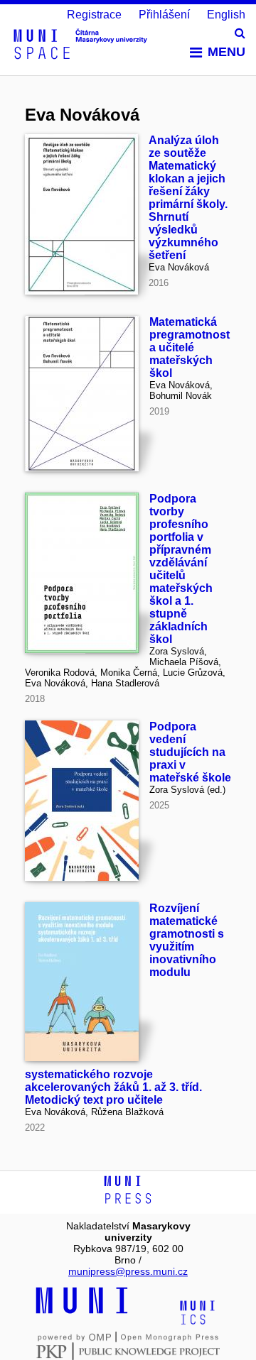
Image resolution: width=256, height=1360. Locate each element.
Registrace (94, 15)
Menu (226, 52)
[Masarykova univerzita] (82, 1311)
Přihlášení (164, 15)
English (226, 15)
